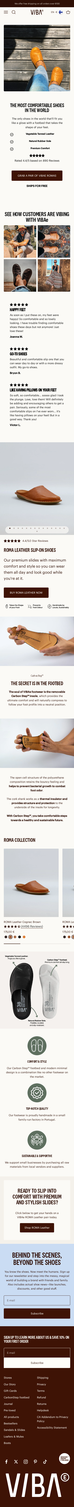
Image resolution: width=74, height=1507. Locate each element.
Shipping (42, 1377)
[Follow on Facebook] (6, 1461)
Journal (8, 1404)
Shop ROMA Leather (37, 1227)
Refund (41, 1397)
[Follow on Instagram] (25, 1461)
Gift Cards (10, 1390)
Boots (7, 1443)
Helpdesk (43, 1410)
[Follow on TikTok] (45, 1461)
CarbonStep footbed (16, 1397)
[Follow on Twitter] (16, 1461)
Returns (41, 1404)
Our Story (10, 1384)
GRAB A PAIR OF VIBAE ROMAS (37, 175)
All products (11, 1417)
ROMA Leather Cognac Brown (22, 922)
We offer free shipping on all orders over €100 (37, 3)
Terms (41, 1390)
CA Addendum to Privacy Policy (52, 1419)
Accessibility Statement (52, 1427)
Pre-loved (10, 1410)
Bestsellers (10, 1423)
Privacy (41, 1384)
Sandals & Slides (14, 1430)
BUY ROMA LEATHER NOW (26, 592)
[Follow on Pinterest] (35, 1461)
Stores (8, 1377)
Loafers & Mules (14, 1436)
